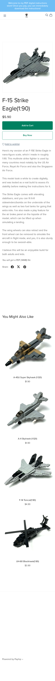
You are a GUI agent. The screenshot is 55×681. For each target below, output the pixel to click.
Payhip (18, 659)
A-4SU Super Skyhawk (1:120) (27, 377)
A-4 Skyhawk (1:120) (27, 438)
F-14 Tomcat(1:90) (27, 500)
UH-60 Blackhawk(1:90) (27, 561)
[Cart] (51, 15)
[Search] (47, 15)
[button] (22, 660)
